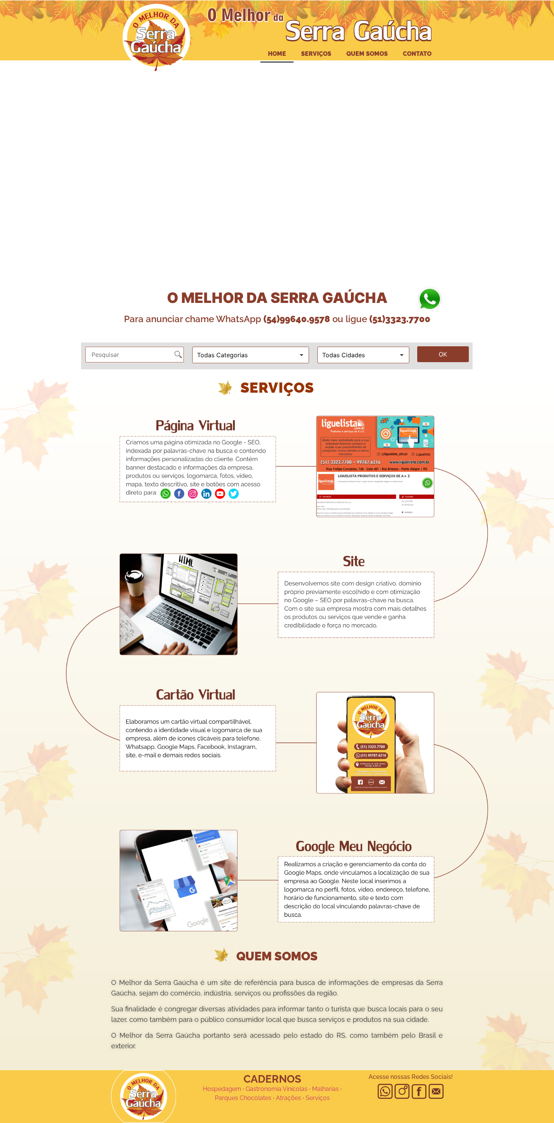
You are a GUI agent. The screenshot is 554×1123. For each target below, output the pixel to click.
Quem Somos (367, 53)
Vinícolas (295, 1088)
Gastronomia (264, 1088)
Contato (417, 53)
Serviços (316, 53)
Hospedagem (222, 1088)
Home (277, 53)
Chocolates (255, 1097)
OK (443, 354)
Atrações (288, 1097)
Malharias (325, 1088)
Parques (226, 1097)
